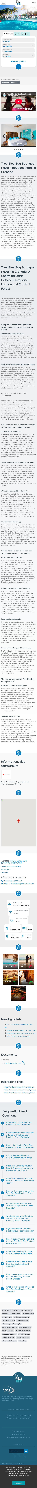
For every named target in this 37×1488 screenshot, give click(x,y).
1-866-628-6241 (19, 1434)
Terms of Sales (17, 1463)
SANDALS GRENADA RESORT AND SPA (20, 1030)
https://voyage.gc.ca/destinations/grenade (20, 1090)
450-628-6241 (19, 1431)
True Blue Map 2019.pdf (12, 1063)
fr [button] (35, 3)
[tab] (8, 34)
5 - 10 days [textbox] (7, 56)
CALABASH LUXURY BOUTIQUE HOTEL (21, 1033)
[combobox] (18, 41)
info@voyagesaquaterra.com (19, 1437)
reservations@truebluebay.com (22, 884)
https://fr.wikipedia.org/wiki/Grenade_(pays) (20, 1087)
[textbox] (8, 46)
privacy (9, 1463)
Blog (4, 1463)
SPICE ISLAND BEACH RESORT (18, 1036)
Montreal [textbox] (6, 41)
